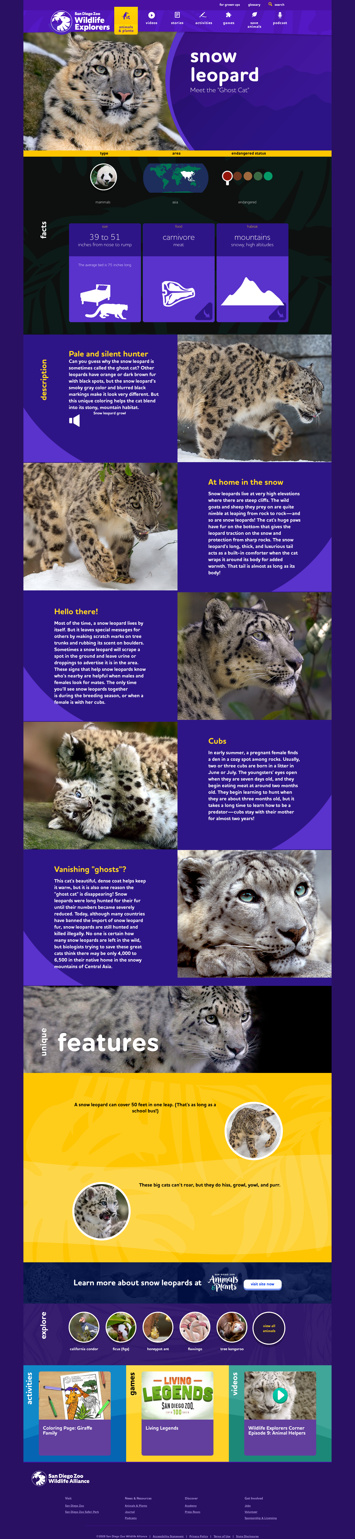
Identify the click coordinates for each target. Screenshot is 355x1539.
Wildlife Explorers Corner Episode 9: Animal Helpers (276, 1431)
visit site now (262, 1284)
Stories (177, 23)
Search (279, 4)
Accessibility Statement (168, 1536)
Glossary (254, 4)
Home (60, 17)
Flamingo (195, 1349)
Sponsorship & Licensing (261, 1518)
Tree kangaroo (232, 1349)
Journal (130, 1512)
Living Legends (162, 1428)
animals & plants (126, 28)
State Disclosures (247, 1536)
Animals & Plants (136, 1506)
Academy (191, 1506)
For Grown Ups (230, 4)
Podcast (280, 23)
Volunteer (251, 1512)
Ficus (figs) (121, 1349)
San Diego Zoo (74, 1506)
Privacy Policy (198, 1536)
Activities (203, 23)
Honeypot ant (158, 1349)
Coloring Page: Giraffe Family (67, 1431)
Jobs (248, 1506)
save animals (254, 24)
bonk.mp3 (78, 419)
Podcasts (131, 1518)
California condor (84, 1349)
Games (228, 23)
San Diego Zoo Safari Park (82, 1512)
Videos (151, 23)
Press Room (192, 1512)
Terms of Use (222, 1536)
